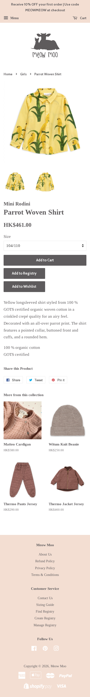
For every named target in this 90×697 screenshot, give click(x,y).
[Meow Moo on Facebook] (34, 649)
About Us (45, 554)
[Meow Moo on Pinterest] (45, 649)
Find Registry (45, 611)
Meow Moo (58, 666)
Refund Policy (45, 561)
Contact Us (45, 598)
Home (8, 74)
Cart (82, 18)
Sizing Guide (45, 605)
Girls (23, 74)
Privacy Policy (45, 568)
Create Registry (45, 618)
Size (7, 236)
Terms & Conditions (45, 575)
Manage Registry (45, 625)
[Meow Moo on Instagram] (56, 649)
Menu (14, 18)
